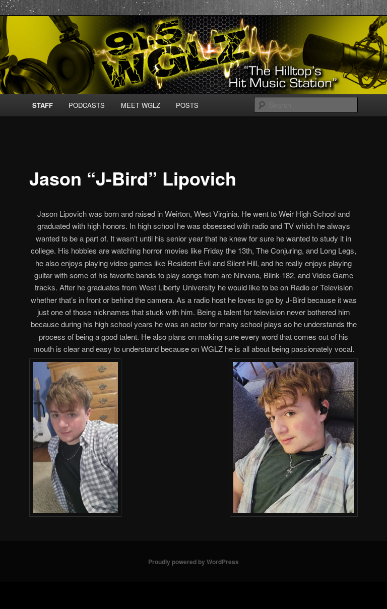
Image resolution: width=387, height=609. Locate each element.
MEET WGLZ (140, 105)
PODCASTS (87, 105)
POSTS (187, 105)
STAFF (42, 105)
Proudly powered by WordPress (193, 561)
